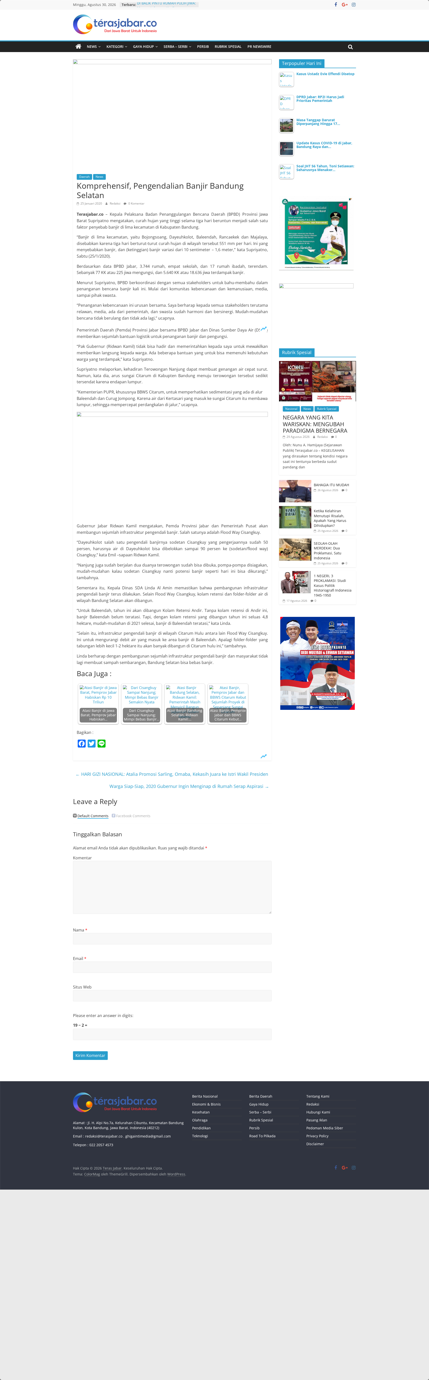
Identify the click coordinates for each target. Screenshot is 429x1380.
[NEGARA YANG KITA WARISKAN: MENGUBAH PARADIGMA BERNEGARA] (317, 363)
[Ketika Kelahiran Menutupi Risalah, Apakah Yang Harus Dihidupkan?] (295, 508)
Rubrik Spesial (228, 46)
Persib (203, 46)
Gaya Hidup (143, 46)
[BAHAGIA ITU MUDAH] (295, 482)
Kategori (115, 46)
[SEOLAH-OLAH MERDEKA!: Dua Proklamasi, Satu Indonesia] (295, 541)
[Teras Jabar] (78, 46)
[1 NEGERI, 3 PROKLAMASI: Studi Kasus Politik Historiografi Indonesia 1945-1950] (295, 573)
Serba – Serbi (175, 46)
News (92, 46)
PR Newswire (259, 46)
